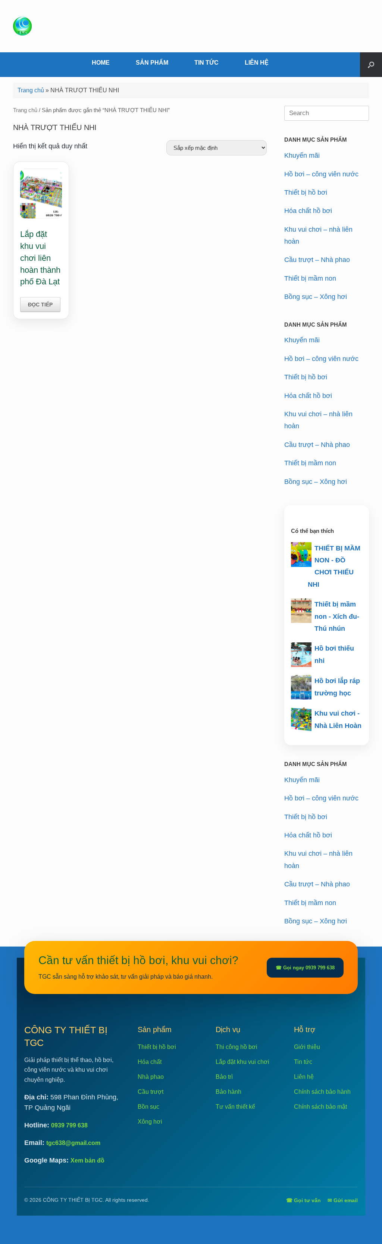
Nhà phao (151, 1077)
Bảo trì (224, 1077)
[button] (371, 64)
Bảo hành (228, 1092)
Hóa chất (150, 1062)
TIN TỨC (206, 62)
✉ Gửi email (343, 1200)
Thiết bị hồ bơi (305, 192)
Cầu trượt (150, 1092)
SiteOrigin (202, 1228)
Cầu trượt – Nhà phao (317, 259)
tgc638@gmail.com (73, 1143)
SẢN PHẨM (152, 62)
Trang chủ (31, 90)
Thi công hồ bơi (236, 1047)
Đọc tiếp (40, 305)
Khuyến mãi (302, 155)
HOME (101, 62)
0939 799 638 (69, 1125)
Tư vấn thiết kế (235, 1106)
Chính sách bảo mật (320, 1106)
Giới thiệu (307, 1047)
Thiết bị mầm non (310, 278)
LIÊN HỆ (257, 62)
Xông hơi (150, 1121)
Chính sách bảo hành (322, 1092)
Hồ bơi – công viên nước (321, 174)
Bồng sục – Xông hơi (315, 296)
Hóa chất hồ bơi (308, 210)
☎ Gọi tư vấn (303, 1200)
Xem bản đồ (87, 1160)
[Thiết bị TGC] (22, 26)
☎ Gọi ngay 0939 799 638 (305, 967)
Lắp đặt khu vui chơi (242, 1062)
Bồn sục (148, 1106)
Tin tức (303, 1062)
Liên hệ (304, 1077)
